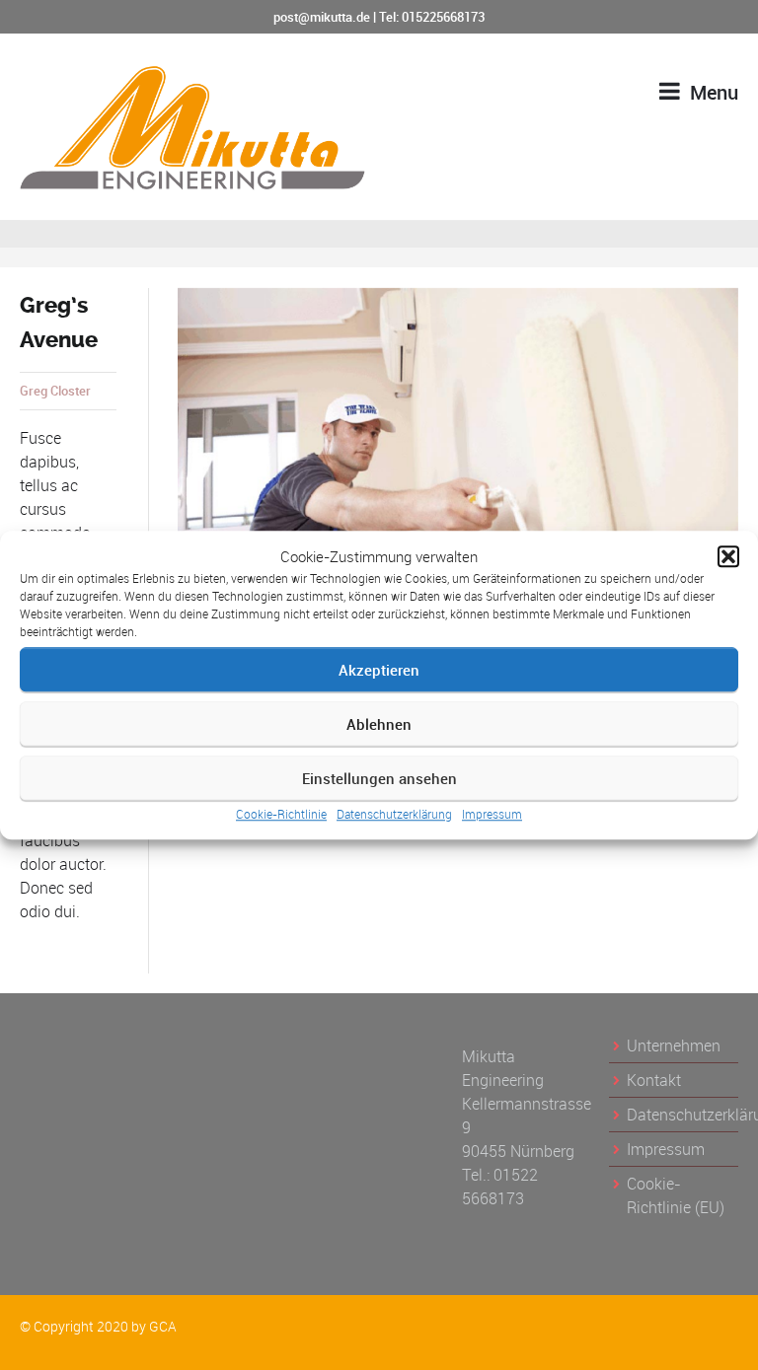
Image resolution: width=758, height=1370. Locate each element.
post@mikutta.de (321, 17)
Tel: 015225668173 (432, 17)
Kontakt (654, 1080)
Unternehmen (673, 1045)
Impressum (492, 814)
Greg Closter (55, 390)
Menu (711, 92)
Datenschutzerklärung (394, 814)
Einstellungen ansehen (379, 778)
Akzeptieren (379, 670)
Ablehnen (379, 724)
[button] (728, 556)
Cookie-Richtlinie (281, 814)
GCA (163, 1326)
